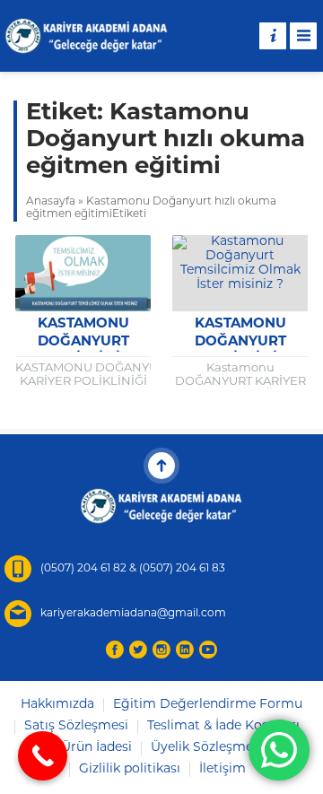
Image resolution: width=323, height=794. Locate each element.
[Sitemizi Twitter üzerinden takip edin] (138, 650)
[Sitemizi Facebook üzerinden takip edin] (115, 650)
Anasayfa (50, 201)
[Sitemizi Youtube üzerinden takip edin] (208, 650)
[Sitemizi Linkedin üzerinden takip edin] (185, 650)
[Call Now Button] (42, 756)
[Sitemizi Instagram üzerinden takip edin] (161, 650)
